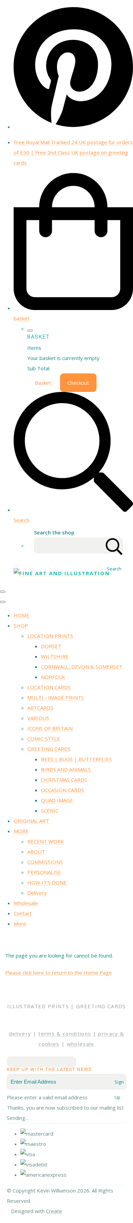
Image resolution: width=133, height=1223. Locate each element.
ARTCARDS (40, 707)
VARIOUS (38, 718)
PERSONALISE (44, 872)
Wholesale (26, 903)
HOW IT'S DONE (46, 882)
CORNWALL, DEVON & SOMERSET (81, 666)
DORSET (51, 646)
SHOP (21, 625)
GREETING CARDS (49, 748)
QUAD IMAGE (57, 800)
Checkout (78, 382)
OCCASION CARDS (62, 790)
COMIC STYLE (43, 738)
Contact (23, 913)
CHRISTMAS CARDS (64, 779)
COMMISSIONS (45, 861)
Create (54, 1211)
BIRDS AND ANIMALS (66, 769)
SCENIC (49, 810)
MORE (21, 831)
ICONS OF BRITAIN (50, 728)
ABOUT (36, 851)
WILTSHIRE (55, 656)
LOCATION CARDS (49, 687)
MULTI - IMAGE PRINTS (55, 697)
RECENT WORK (45, 841)
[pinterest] (73, 126)
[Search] (114, 545)
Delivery (37, 892)
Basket (43, 382)
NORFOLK (53, 677)
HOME (21, 615)
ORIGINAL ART (31, 820)
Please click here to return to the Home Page (58, 972)
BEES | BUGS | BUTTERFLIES (76, 759)
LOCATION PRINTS (50, 635)
